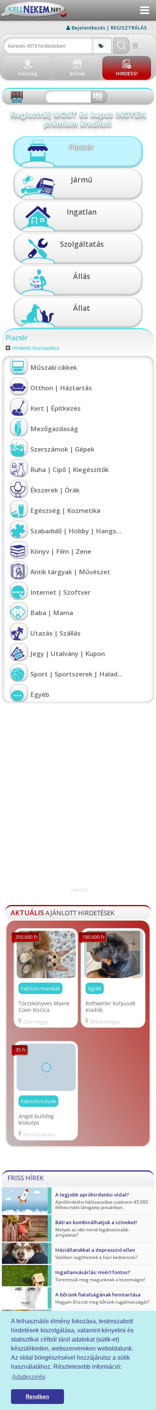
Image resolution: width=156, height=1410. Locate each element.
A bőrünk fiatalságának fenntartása (97, 1294)
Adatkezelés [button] (28, 1377)
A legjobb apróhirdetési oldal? (92, 1194)
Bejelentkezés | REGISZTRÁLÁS (109, 27)
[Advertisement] (78, 810)
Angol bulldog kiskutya (36, 1119)
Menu (144, 10)
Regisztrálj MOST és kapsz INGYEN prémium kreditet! (78, 119)
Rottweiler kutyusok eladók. (110, 1006)
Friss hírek (26, 1177)
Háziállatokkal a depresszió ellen (95, 1249)
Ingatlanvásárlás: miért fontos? (92, 1272)
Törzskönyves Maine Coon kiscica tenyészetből (44, 1006)
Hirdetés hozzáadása (35, 348)
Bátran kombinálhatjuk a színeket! (96, 1222)
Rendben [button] (37, 1396)
